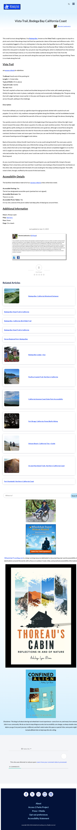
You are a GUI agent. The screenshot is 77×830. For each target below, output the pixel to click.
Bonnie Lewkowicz (64, 26)
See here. (10, 217)
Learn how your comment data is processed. (52, 762)
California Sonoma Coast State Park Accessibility (45, 399)
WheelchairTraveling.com (13, 558)
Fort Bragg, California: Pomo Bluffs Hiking (43, 421)
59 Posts (33, 235)
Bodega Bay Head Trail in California (16, 312)
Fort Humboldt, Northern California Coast (19, 481)
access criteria (9, 70)
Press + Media (38, 811)
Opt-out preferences (38, 814)
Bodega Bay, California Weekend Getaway (43, 296)
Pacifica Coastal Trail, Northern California (43, 377)
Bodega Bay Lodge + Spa (36, 355)
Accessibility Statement (38, 818)
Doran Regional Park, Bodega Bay (16, 339)
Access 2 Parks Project (38, 807)
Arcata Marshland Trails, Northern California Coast (46, 466)
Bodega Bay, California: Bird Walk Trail (17, 321)
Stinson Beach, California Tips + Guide (41, 443)
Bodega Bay (33, 38)
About (38, 803)
